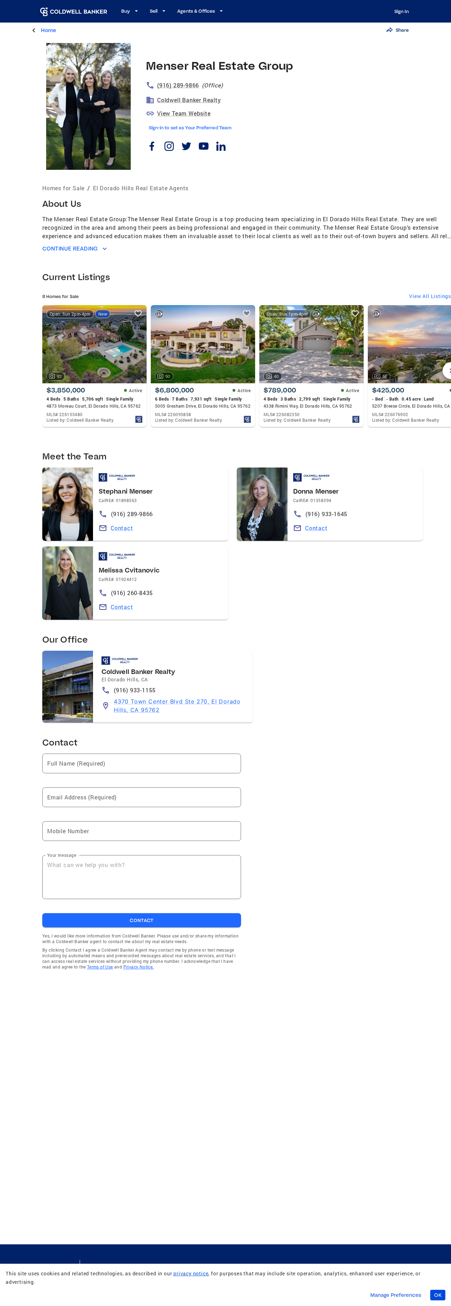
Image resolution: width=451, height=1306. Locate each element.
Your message (61, 855)
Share (402, 30)
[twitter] (186, 147)
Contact (122, 528)
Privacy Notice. (138, 967)
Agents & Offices (196, 11)
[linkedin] (221, 147)
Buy (125, 11)
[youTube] (203, 147)
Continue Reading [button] (70, 248)
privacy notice (190, 1273)
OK (437, 1295)
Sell (153, 11)
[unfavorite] (138, 313)
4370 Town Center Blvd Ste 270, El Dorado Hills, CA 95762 (177, 705)
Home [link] (48, 30)
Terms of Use (100, 967)
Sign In (401, 11)
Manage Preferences (395, 1295)
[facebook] (151, 147)
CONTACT (142, 920)
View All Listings (430, 296)
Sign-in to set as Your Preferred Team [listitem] (190, 127)
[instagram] (169, 147)
